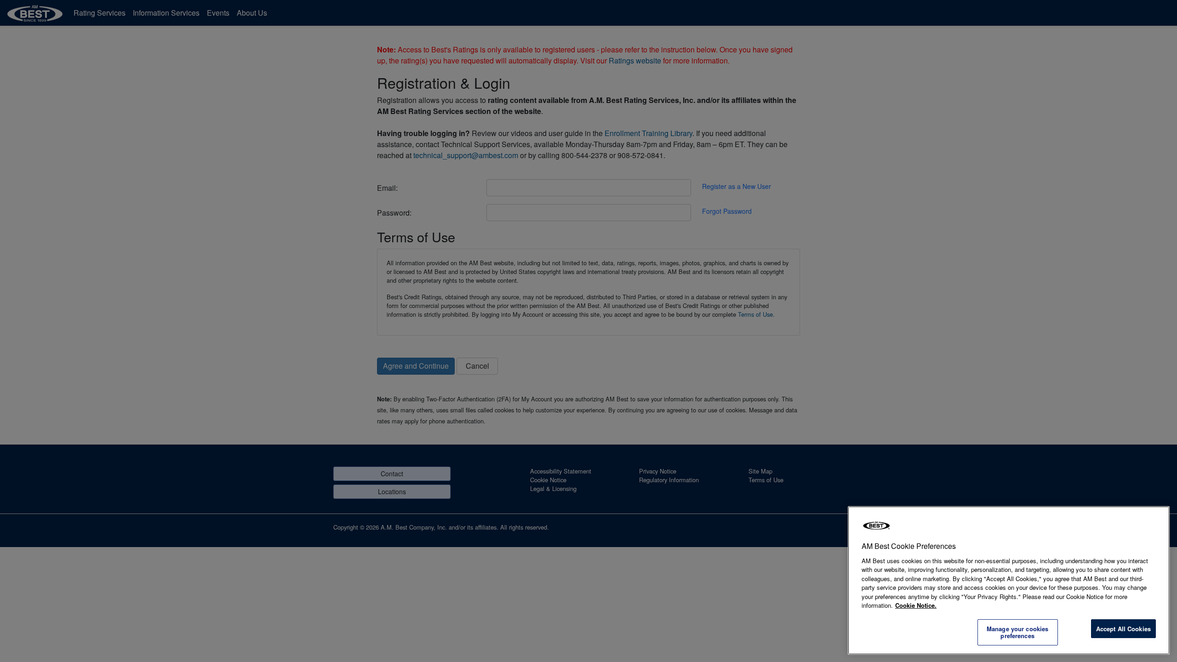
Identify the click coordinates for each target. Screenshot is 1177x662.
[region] (1009, 580)
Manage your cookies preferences (1017, 632)
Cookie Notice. (916, 605)
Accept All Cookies (1123, 628)
